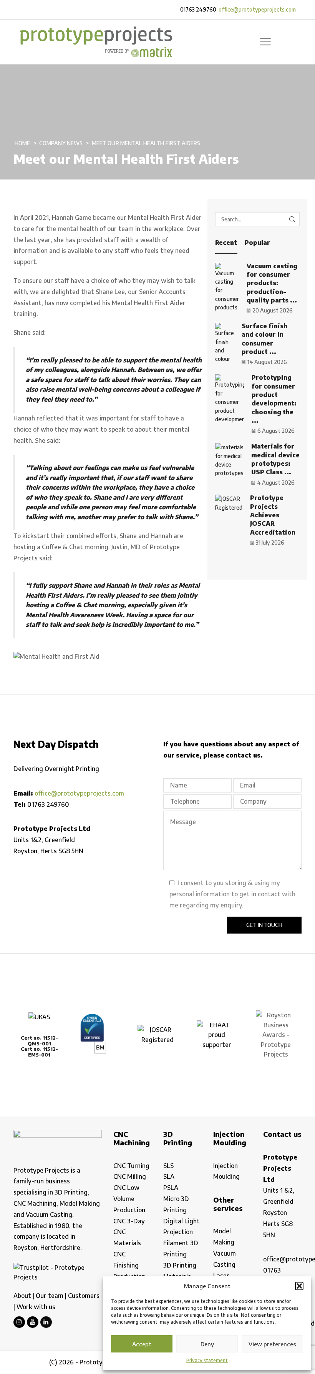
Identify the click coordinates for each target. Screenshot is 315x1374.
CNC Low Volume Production (129, 1199)
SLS (168, 1166)
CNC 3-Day (129, 1221)
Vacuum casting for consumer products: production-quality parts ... (272, 283)
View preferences (272, 1344)
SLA (168, 1176)
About (22, 1295)
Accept (141, 1344)
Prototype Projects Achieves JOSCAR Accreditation (272, 515)
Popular (257, 242)
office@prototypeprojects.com (257, 9)
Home (22, 143)
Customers (83, 1295)
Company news (61, 143)
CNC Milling (129, 1176)
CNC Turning (131, 1166)
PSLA (170, 1187)
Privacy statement (207, 1360)
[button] (299, 1286)
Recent (226, 242)
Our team (49, 1295)
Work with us (36, 1307)
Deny (207, 1344)
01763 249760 (198, 9)
